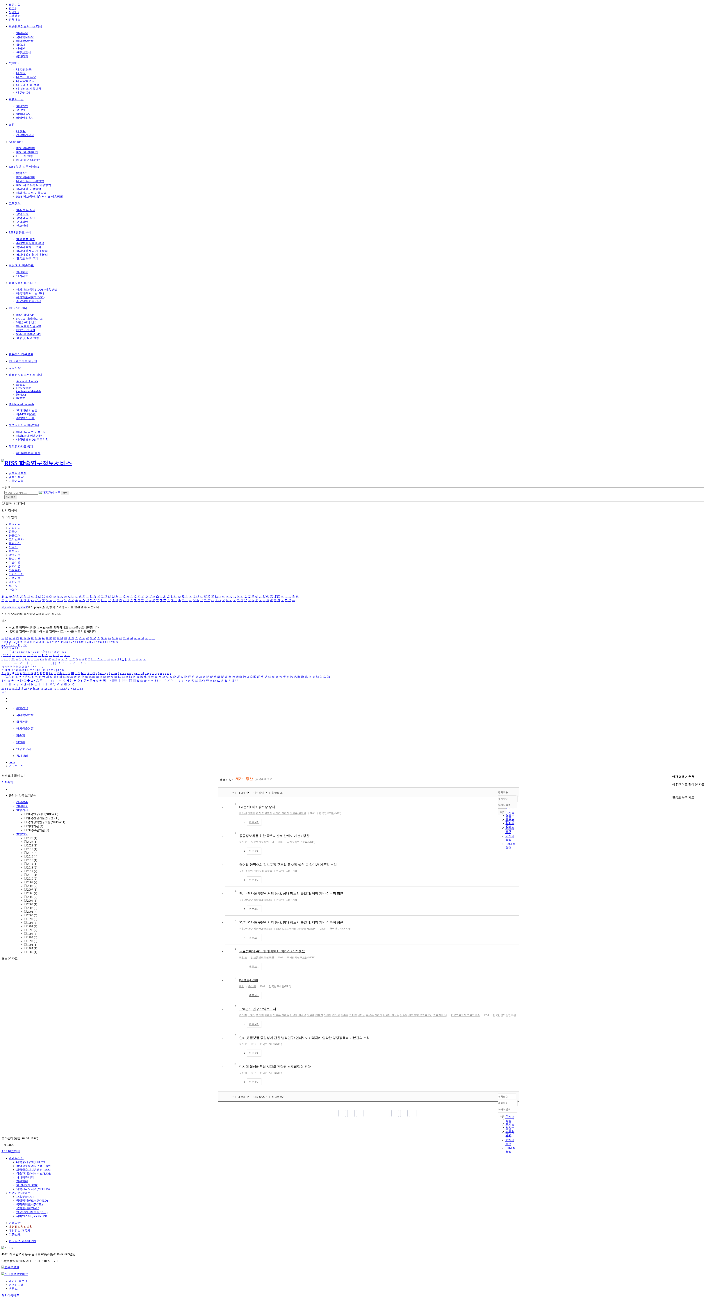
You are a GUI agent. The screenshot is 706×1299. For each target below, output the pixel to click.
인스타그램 (16, 1284)
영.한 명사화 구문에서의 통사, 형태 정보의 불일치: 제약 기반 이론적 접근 (291, 893)
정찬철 (243, 1073)
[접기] (673, 791)
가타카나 (15, 527)
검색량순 (22, 802)
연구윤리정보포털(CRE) (31, 1212)
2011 (32, 874)
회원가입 (15, 4)
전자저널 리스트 (27, 410)
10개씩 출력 (504, 1109)
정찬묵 (327, 1015)
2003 (32, 904)
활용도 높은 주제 (27, 258)
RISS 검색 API (25, 314)
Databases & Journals (21, 404)
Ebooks (20, 384)
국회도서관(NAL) (27, 1208)
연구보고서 (23, 52)
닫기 (4, 691)
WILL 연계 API (25, 322)
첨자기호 (15, 566)
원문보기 (254, 822)
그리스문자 (16, 539)
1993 (32, 937)
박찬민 (260, 1015)
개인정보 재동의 (19, 1230)
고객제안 (22, 221)
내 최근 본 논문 (26, 77)
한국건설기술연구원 (43, 818)
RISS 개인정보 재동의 (23, 361)
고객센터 (15, 15)
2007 (32, 889)
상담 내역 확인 (25, 217)
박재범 (361, 1015)
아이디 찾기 (24, 113)
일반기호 (15, 581)
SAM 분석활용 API (28, 334)
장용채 (311, 1015)
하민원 (251, 813)
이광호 (285, 1015)
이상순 (395, 1015)
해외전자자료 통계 (21, 446)
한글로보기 (278, 792)
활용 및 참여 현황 (27, 338)
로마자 (13, 585)
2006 (32, 893)
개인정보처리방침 (20, 1226)
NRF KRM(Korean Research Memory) (296, 928)
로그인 (13, 8)
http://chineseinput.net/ (14, 607)
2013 (32, 867)
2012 (32, 871)
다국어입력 (16, 480)
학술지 (20, 44)
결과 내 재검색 (15, 503)
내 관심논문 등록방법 (30, 181)
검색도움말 (16, 476)
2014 (32, 863)
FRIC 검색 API (25, 330)
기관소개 (15, 1234)
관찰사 (302, 813)
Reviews (21, 394)
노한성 (251, 1015)
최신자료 (22, 272)
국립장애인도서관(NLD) (32, 1200)
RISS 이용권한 (25, 177)
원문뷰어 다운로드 (21, 354)
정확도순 (503, 792)
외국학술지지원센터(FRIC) (33, 1169)
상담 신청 (22, 214)
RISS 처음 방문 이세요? (24, 166)
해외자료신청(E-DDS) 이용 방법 (37, 289)
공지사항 (15, 367)
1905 (32, 952)
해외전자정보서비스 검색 (25, 374)
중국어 (13, 531)
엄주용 (277, 1015)
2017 (32, 852)
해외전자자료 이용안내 (24, 425)
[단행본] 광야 (248, 980)
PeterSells (259, 871)
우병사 (268, 813)
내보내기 (243, 792)
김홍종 (344, 1015)
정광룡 (294, 813)
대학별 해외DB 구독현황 (32, 439)
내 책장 (21, 73)
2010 (32, 878)
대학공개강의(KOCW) (30, 1162)
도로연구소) (440, 1015)
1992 (32, 941)
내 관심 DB (23, 92)
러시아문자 (16, 574)
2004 (32, 900)
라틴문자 (15, 570)
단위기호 (15, 578)
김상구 (336, 1015)
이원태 (387, 1015)
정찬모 (243, 842)
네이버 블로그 (18, 1280)
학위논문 (22, 33)
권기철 (353, 1015)
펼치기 (41, 956)
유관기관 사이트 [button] (19, 1192)
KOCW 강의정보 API (29, 318)
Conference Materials (28, 391)
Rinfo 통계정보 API (28, 326)
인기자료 (22, 276)
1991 (32, 944)
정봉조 (319, 1015)
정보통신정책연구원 (262, 842)
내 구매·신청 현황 (27, 84)
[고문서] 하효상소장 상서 (257, 807)
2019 (32, 849)
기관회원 (22, 1181)
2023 (32, 841)
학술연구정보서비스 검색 (25, 26)
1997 (32, 926)
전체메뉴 (15, 19)
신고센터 (22, 225)
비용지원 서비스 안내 (30, 293)
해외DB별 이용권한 (29, 435)
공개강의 (22, 56)
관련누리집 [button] (16, 1158)
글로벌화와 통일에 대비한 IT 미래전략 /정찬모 (272, 951)
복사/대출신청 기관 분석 (32, 254)
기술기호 (15, 562)
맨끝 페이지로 (412, 1113)
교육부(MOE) (24, 1196)
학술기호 (15, 558)
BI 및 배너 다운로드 (29, 159)
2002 (32, 908)
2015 (32, 860)
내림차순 (503, 798)
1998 (32, 922)
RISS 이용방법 (25, 148)
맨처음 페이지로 (324, 1113)
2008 (32, 885)
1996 (32, 930)
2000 (32, 915)
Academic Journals (27, 381)
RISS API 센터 (18, 308)
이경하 (378, 1015)
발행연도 (22, 834)
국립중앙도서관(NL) (29, 1204)
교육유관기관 (38, 830)
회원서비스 (16, 99)
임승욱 (404, 1015)
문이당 (252, 986)
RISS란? (21, 173)
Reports (20, 397)
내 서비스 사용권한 (28, 88)
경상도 (260, 813)
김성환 (243, 1015)
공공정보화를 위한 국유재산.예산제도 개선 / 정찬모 (276, 836)
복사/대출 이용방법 (28, 188)
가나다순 (22, 806)
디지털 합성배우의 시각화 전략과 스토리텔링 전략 (275, 1066)
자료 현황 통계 (25, 239)
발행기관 (22, 810)
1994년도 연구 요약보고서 (257, 1009)
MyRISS (14, 12)
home (12, 762)
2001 (32, 911)
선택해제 (7, 782)
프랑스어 (15, 543)
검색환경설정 (25, 135)
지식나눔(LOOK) (27, 1185)
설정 (12, 124)
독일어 (13, 547)
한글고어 (15, 535)
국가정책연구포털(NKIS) (46, 822)
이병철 (294, 1015)
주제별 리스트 (25, 418)
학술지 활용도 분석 (28, 247)
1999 (32, 919)
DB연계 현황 (24, 156)
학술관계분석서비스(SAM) (33, 1173)
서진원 (268, 1015)
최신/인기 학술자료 (21, 265)
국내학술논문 (25, 37)
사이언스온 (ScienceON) (31, 1216)
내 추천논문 (24, 69)
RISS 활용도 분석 (20, 232)
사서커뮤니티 (25, 1177)
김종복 (268, 871)
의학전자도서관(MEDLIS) (33, 1189)
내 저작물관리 (25, 81)
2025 (32, 838)
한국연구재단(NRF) (42, 814)
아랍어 (13, 589)
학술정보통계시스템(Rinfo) (33, 1165)
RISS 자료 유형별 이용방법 (33, 185)
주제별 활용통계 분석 (30, 243)
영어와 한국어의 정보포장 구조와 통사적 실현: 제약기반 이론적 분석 (288, 864)
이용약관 (15, 1222)
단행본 (20, 48)
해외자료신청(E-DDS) (23, 282)
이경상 (285, 813)
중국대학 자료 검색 (28, 301)
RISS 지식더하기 (27, 152)
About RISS (16, 141)
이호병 (302, 1015)
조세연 (249, 871)
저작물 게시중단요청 (22, 1241)
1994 (32, 933)
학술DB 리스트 (26, 414)
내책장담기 (260, 792)
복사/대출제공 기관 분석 (32, 250)
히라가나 (15, 524)
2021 (32, 845)
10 (234, 1064)
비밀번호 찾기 (25, 117)
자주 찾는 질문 (25, 210)
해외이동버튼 (10, 1295)
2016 (32, 856)
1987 (32, 948)
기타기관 (35, 826)
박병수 (249, 899)
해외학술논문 (25, 40)
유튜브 (13, 1288)
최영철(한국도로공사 (420, 1015)
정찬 (241, 871)
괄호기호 (15, 554)
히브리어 (15, 551)
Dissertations (23, 387)
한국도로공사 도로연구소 (465, 1015)
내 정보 (21, 131)
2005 (32, 896)
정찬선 (243, 813)
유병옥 (370, 1015)
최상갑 (277, 813)
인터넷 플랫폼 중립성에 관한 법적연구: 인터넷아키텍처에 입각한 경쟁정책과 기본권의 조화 (304, 1038)
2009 (32, 882)
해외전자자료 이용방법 (31, 192)
